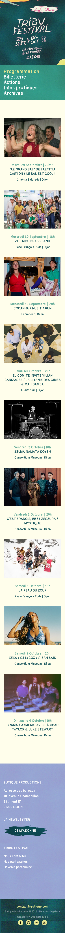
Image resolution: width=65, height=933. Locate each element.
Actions (12, 82)
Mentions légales (48, 911)
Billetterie (15, 77)
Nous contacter (15, 856)
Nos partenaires (16, 861)
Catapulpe (42, 917)
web (33, 917)
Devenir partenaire (18, 867)
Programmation (21, 71)
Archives (13, 93)
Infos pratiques (21, 88)
